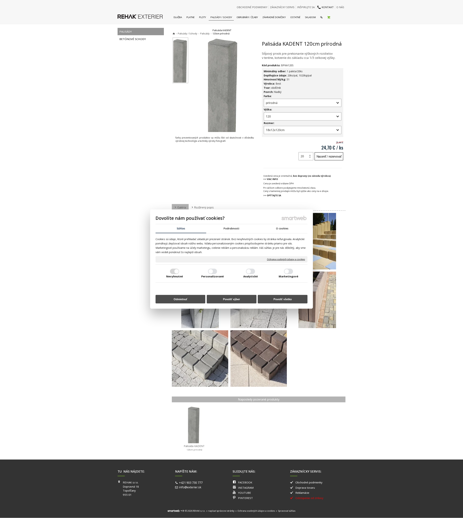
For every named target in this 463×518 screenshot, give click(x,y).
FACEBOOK (245, 482)
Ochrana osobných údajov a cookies (286, 259)
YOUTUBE (244, 492)
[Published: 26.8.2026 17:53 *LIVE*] (182, 510)
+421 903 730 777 (191, 483)
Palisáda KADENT (194, 447)
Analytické (250, 276)
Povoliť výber (231, 299)
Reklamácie (302, 492)
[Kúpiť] (329, 156)
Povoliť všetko (282, 299)
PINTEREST (245, 498)
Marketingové (288, 276)
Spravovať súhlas (286, 510)
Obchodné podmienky (308, 482)
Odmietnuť (180, 299)
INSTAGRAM (246, 487)
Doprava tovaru (305, 487)
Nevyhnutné (174, 276)
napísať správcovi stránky (221, 510)
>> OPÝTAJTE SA (272, 195)
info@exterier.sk (190, 487)
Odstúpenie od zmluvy (309, 498)
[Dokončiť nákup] (328, 17)
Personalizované (212, 276)
